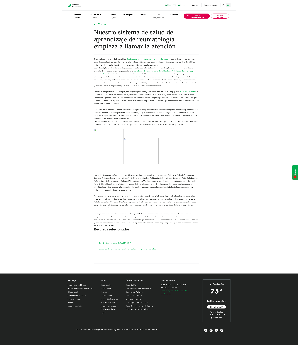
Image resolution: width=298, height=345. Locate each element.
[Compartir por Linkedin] (216, 330)
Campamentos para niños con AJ (139, 288)
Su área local (194, 5)
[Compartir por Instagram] (211, 330)
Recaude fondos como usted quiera (139, 306)
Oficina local (73, 292)
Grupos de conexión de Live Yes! (80, 288)
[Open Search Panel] (223, 5)
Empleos (104, 292)
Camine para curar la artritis (137, 302)
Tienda (70, 302)
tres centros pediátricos (188, 91)
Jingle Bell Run (131, 285)
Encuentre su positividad (77, 285)
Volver (102, 24)
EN (228, 5)
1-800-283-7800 (182, 290)
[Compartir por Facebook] (205, 330)
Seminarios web (74, 299)
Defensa (143, 14)
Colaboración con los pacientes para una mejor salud (147, 59)
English (103, 312)
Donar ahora (220, 16)
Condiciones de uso (108, 309)
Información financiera (109, 299)
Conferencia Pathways (134, 292)
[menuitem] (77, 16)
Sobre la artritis (77, 16)
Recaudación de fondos (77, 295)
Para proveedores (158, 16)
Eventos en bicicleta (133, 299)
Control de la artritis (95, 16)
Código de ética (107, 295)
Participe (174, 14)
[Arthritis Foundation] (74, 5)
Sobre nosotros (106, 285)
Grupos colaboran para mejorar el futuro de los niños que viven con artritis (127, 248)
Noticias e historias (108, 302)
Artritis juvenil (113, 16)
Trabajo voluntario (75, 306)
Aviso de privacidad (108, 306)
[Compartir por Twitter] (221, 330)
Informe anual (106, 288)
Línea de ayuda (167, 290)
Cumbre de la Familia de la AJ (137, 309)
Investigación (129, 14)
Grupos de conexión (211, 5)
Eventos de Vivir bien (134, 295)
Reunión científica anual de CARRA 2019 (115, 243)
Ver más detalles (216, 312)
